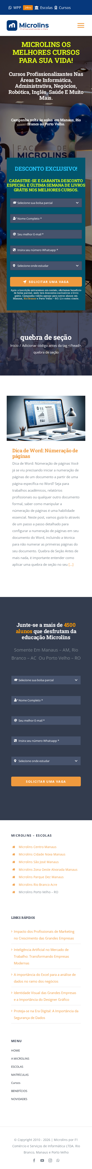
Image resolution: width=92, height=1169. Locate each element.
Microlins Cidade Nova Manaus (42, 854)
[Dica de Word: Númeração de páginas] (46, 418)
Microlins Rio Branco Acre (38, 884)
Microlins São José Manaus (39, 862)
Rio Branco (30, 298)
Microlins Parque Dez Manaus (41, 877)
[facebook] (34, 1160)
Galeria (52, 418)
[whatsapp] (58, 1160)
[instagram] (50, 1160)
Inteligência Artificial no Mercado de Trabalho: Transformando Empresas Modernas (41, 956)
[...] (71, 564)
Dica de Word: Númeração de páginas (39, 418)
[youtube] (42, 1160)
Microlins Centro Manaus (37, 847)
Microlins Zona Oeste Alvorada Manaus (48, 869)
